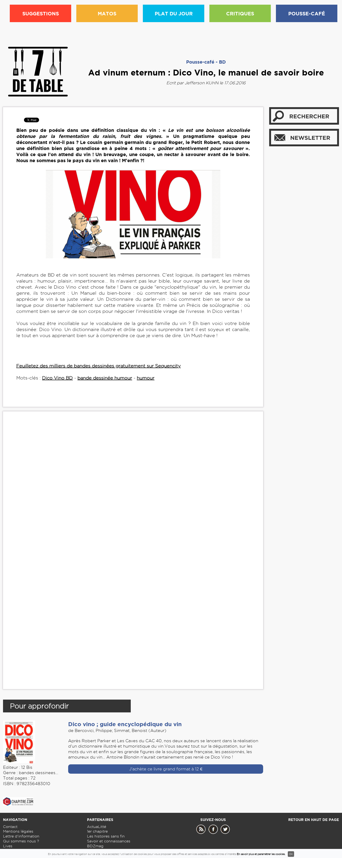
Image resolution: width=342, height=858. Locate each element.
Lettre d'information (21, 836)
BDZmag (95, 846)
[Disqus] (133, 486)
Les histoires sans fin (106, 836)
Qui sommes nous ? (21, 841)
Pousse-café (200, 62)
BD (222, 62)
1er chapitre (97, 831)
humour (145, 377)
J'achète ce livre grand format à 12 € (165, 769)
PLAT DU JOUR (174, 13)
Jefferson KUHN (201, 83)
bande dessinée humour (104, 377)
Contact (10, 827)
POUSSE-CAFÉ (306, 13)
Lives (7, 846)
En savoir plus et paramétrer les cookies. (261, 854)
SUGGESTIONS (40, 13)
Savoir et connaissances (108, 841)
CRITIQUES (240, 13)
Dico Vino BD (57, 377)
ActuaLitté (96, 827)
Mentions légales (18, 831)
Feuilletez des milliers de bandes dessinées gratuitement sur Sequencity (98, 365)
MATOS (107, 13)
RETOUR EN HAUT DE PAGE (313, 820)
